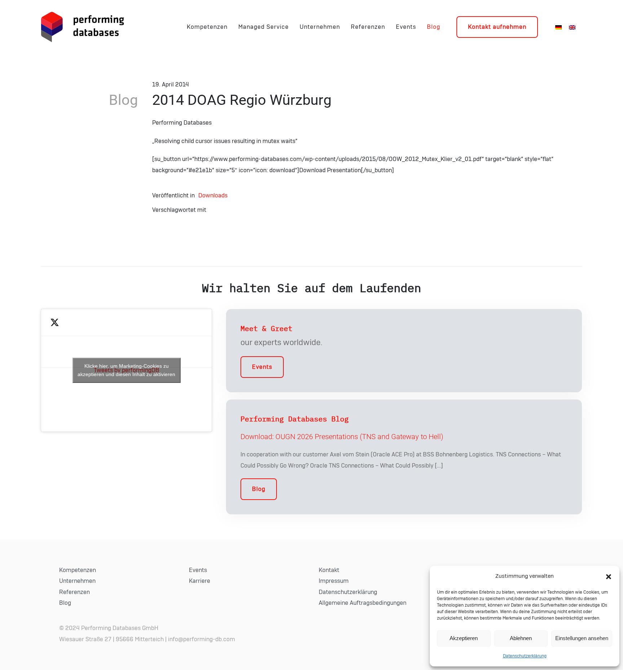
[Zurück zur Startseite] (82, 27)
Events (406, 27)
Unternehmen (320, 27)
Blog (433, 27)
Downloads (212, 195)
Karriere (199, 581)
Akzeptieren (464, 638)
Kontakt (329, 570)
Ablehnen (521, 638)
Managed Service (263, 27)
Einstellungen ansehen (581, 638)
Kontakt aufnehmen (497, 27)
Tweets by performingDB (126, 370)
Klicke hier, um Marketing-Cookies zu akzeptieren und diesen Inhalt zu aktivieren (126, 370)
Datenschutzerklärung (525, 656)
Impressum (334, 581)
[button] (608, 576)
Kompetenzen (207, 27)
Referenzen (368, 27)
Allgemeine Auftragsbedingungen (362, 603)
